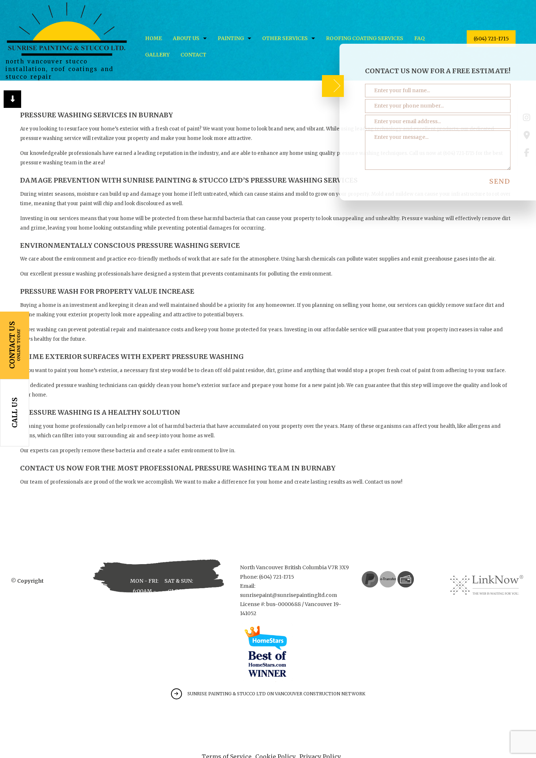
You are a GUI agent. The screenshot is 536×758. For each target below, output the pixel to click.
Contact (193, 54)
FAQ (419, 38)
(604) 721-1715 (491, 38)
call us (14, 413)
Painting (231, 38)
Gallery (157, 54)
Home (153, 38)
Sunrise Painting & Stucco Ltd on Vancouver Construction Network (276, 693)
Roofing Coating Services (364, 38)
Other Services (285, 38)
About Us (186, 38)
